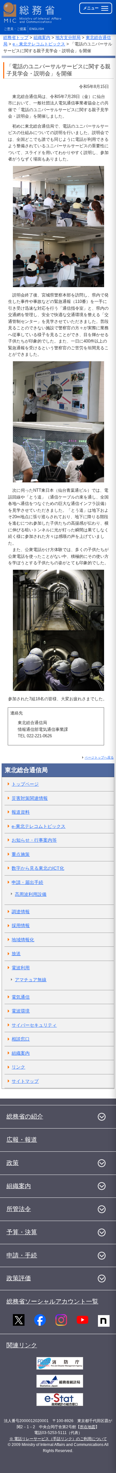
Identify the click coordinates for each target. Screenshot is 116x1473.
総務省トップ (15, 37)
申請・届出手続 (27, 882)
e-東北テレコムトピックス (38, 826)
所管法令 (18, 1209)
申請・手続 (21, 1255)
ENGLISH (36, 29)
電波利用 (21, 967)
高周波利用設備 (30, 894)
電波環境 (21, 1010)
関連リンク (21, 1345)
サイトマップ (25, 1081)
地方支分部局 (68, 37)
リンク (18, 1067)
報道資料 (21, 812)
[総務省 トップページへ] (33, 12)
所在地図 (87, 1427)
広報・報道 (21, 1139)
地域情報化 (23, 939)
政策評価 (18, 1278)
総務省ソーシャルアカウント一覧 (52, 1301)
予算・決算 (21, 1232)
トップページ (25, 784)
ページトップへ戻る (99, 757)
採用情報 (21, 925)
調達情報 (21, 911)
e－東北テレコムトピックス (39, 44)
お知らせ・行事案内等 (34, 840)
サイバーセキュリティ (34, 1025)
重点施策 (21, 854)
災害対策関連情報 (30, 798)
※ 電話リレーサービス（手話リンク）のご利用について (58, 1439)
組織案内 (42, 37)
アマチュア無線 (30, 979)
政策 (12, 1162)
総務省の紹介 (24, 1116)
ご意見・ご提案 (15, 29)
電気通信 (21, 997)
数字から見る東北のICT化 (38, 868)
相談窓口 (21, 1039)
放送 (16, 953)
